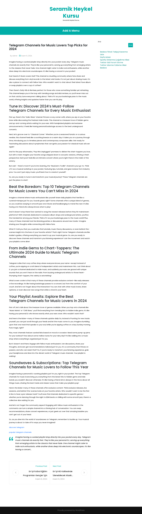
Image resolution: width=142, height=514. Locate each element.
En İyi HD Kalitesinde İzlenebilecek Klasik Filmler (62, 473)
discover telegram (16, 427)
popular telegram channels (20, 432)
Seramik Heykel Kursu (71, 12)
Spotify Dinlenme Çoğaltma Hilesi (114, 60)
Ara (99, 41)
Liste (102, 54)
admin (14, 56)
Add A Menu (71, 31)
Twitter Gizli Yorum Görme (111, 62)
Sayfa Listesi (105, 57)
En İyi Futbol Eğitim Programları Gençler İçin (35, 473)
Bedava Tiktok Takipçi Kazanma (114, 52)
